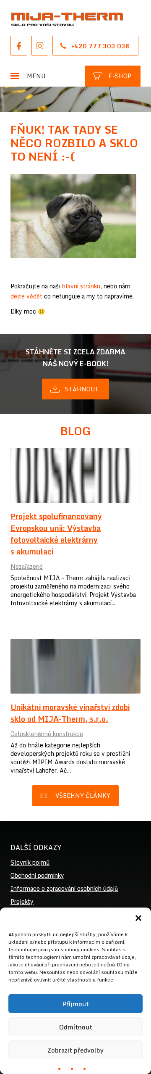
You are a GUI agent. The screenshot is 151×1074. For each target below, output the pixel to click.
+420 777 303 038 (100, 46)
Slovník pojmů (29, 862)
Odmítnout (75, 1027)
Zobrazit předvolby (75, 1050)
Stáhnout (82, 389)
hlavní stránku (81, 286)
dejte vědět (26, 296)
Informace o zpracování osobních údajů (64, 888)
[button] (138, 918)
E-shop (120, 76)
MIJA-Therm (67, 19)
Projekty (22, 901)
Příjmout (75, 1004)
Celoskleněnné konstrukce (46, 734)
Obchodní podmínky (37, 875)
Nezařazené (26, 566)
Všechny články (82, 795)
